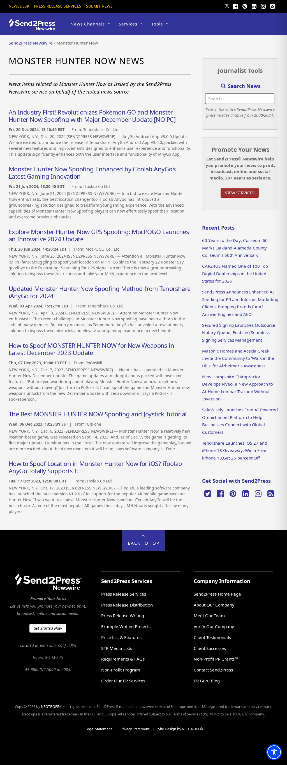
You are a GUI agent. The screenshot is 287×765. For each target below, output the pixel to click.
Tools (157, 24)
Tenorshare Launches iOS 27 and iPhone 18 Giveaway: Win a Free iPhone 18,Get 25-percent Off (234, 450)
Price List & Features (121, 637)
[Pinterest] (245, 5)
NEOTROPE (50, 706)
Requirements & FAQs (123, 659)
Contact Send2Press (213, 670)
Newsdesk (19, 6)
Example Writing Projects (126, 626)
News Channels (87, 24)
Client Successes (210, 648)
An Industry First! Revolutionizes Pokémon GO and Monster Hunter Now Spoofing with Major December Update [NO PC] (92, 115)
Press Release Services (57, 6)
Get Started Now (47, 628)
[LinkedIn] (254, 5)
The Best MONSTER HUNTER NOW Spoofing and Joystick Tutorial (98, 414)
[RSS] (272, 5)
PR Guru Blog (207, 681)
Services (128, 24)
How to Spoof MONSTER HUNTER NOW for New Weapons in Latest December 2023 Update (91, 349)
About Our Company (214, 605)
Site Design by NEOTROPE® (180, 729)
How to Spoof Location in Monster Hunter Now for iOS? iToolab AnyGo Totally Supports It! (95, 467)
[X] (207, 493)
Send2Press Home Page (217, 594)
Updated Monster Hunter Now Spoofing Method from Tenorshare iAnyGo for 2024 (100, 292)
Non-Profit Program (120, 670)
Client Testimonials (212, 637)
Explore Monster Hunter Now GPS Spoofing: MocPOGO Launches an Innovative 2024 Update (99, 235)
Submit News (99, 6)
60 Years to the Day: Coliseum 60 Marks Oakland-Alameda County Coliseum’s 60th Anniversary (235, 247)
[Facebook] (235, 5)
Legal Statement (98, 729)
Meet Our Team (209, 615)
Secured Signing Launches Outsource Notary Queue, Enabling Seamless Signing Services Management (238, 332)
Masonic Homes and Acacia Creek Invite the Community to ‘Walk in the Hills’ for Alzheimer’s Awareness (238, 358)
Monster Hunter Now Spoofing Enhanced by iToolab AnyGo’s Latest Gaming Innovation (92, 172)
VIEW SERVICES (239, 192)
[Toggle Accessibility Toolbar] (274, 752)
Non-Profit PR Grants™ (216, 659)
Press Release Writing (122, 615)
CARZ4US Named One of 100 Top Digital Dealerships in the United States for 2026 (235, 273)
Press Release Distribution (127, 605)
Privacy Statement (135, 729)
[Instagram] (263, 5)
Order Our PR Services (123, 681)
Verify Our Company (214, 626)
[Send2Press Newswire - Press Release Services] (35, 27)
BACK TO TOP (143, 543)
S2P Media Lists (116, 648)
